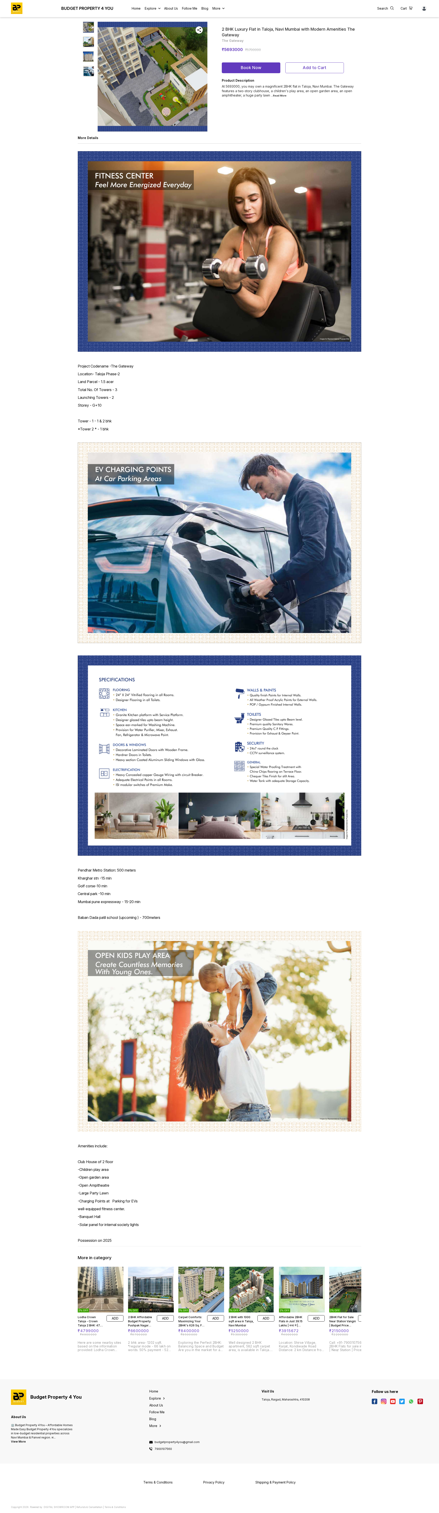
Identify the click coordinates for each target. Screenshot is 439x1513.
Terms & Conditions (115, 1507)
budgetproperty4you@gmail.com (177, 1442)
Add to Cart (314, 67)
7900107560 (163, 1449)
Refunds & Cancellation (89, 1507)
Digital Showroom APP (59, 1507)
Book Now (251, 67)
